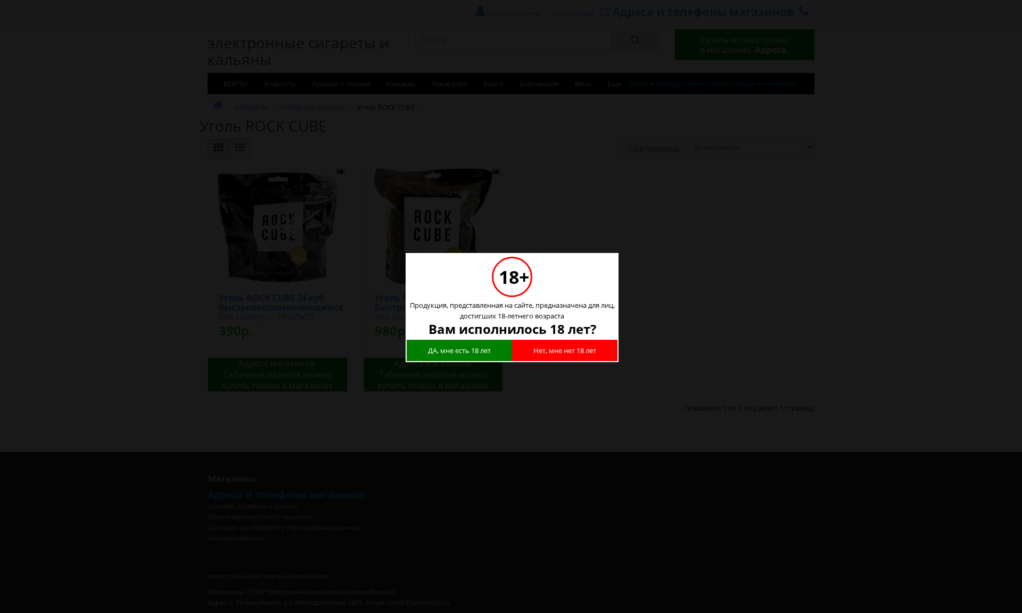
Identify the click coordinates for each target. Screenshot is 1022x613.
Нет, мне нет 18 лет (564, 350)
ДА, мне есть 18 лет (459, 350)
